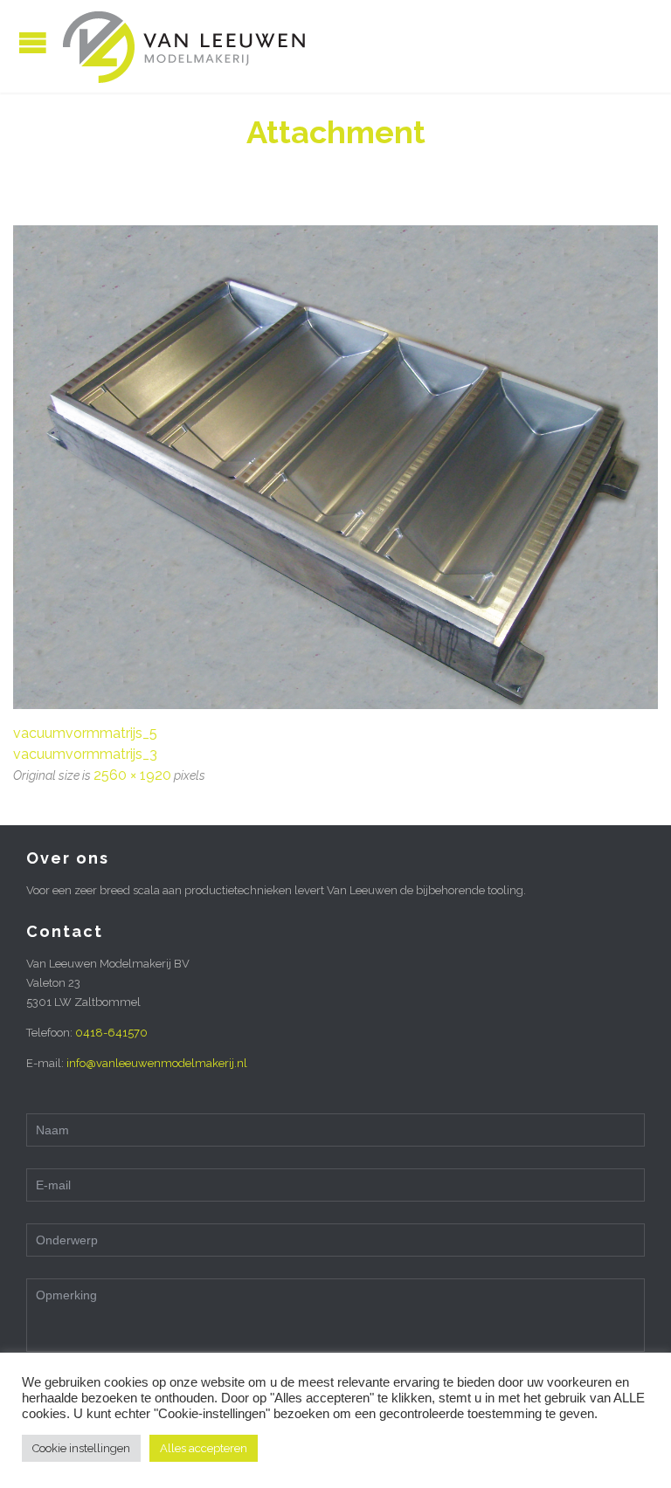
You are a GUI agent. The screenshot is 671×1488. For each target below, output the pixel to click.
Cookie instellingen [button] (81, 1448)
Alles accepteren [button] (203, 1448)
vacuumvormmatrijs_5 (85, 733)
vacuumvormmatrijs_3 (85, 754)
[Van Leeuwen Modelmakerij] (183, 46)
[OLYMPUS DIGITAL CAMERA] (335, 467)
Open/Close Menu (33, 42)
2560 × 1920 (132, 775)
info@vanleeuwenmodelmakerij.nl (156, 1063)
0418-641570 (111, 1032)
